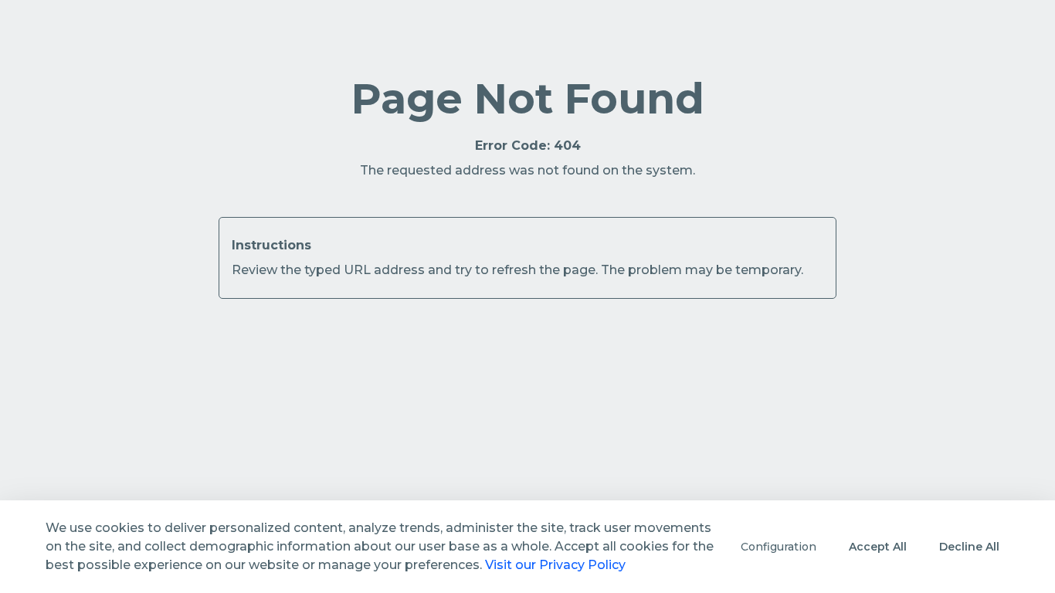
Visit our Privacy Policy (555, 564)
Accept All (878, 547)
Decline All (969, 547)
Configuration (778, 547)
